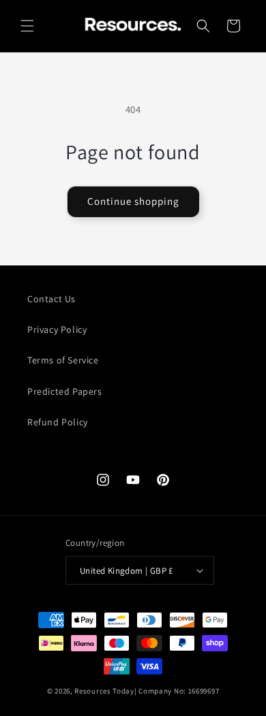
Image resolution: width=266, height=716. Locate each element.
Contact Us (51, 299)
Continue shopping (133, 201)
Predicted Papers (64, 391)
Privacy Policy (57, 329)
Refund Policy (57, 422)
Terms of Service (63, 360)
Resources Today (104, 691)
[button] (27, 26)
